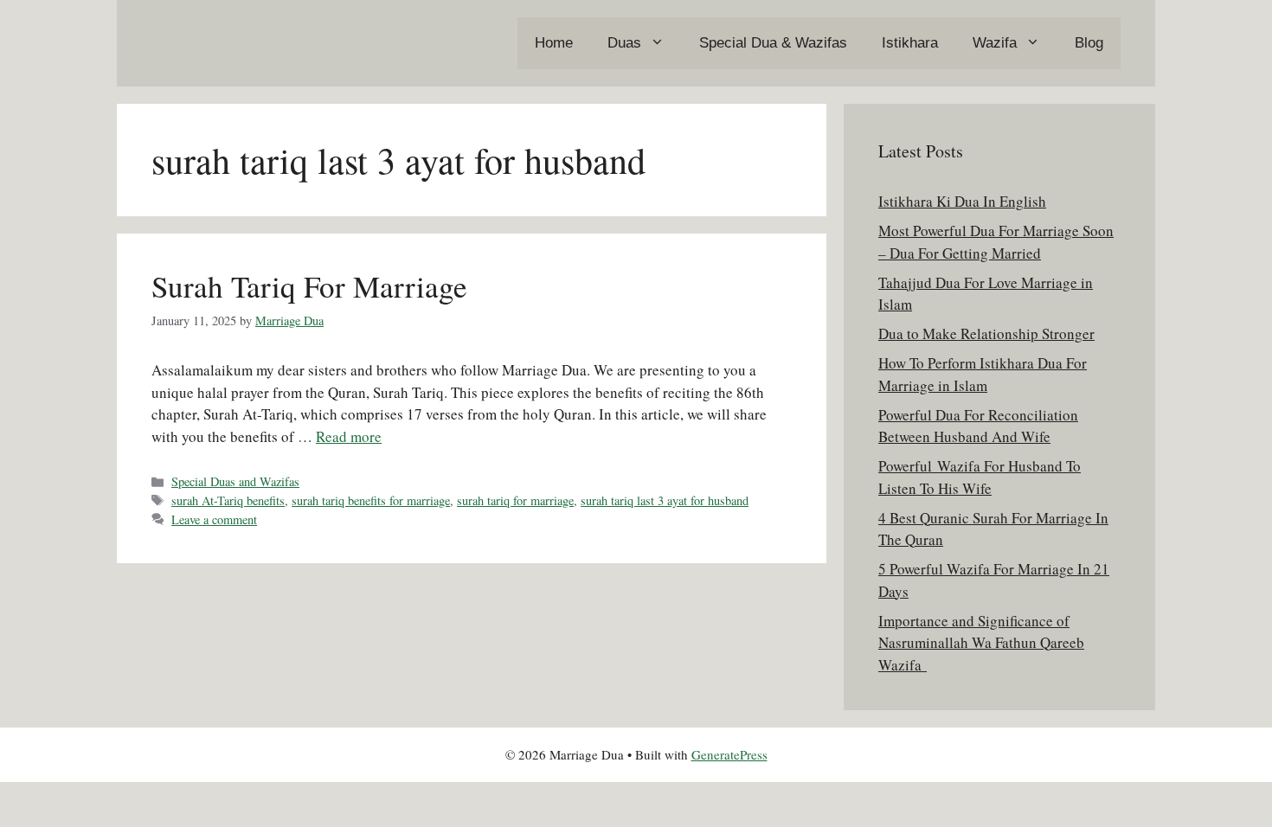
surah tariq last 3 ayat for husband (664, 500)
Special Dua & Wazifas (773, 43)
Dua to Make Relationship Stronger (986, 333)
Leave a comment (214, 519)
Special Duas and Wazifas (235, 481)
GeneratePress (729, 754)
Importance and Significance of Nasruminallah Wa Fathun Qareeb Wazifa (981, 643)
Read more (349, 436)
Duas (624, 43)
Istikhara (910, 43)
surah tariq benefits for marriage (371, 500)
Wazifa (995, 43)
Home (554, 43)
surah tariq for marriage (515, 500)
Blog (1089, 43)
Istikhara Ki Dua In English (962, 201)
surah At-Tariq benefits (228, 500)
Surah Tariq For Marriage (309, 286)
